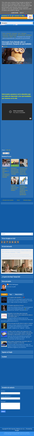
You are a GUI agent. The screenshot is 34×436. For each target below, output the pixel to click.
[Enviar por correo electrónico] (3, 153)
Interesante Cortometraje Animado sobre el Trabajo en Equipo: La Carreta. (20, 342)
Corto (19, 33)
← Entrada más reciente (7, 200)
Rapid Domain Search (25, 434)
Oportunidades (21, 35)
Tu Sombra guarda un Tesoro (16, 305)
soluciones (5, 36)
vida (15, 36)
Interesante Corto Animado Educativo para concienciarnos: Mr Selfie (15, 171)
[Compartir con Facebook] (8, 153)
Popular (4, 294)
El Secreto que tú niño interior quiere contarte (20, 323)
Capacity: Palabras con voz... (18, 428)
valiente (11, 36)
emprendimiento (13, 35)
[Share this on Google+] (10, 150)
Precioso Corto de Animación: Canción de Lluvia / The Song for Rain (23, 171)
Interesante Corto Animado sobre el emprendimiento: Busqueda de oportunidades (16, 43)
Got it (22, 12)
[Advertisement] (17, 28)
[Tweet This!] (8, 150)
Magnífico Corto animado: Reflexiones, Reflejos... (15, 188)
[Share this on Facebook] (6, 150)
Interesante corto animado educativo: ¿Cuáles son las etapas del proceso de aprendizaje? (24, 190)
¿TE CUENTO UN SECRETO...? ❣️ (16, 297)
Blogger (17, 430)
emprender (5, 35)
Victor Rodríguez (13, 284)
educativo (23, 33)
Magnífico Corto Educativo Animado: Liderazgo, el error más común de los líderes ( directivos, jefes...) (20, 315)
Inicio (18, 200)
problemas (29, 35)
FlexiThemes (12, 432)
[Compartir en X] (7, 153)
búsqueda (14, 33)
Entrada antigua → (28, 200)
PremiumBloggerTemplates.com (11, 434)
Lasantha (27, 432)
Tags (11, 294)
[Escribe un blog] (5, 153)
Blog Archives (18, 294)
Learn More (14, 12)
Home (3, 33)
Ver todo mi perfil (11, 286)
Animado (8, 33)
